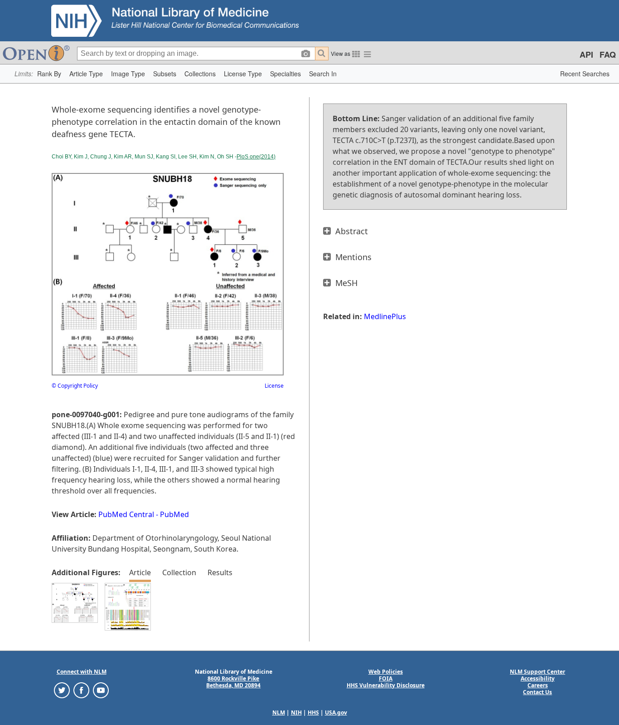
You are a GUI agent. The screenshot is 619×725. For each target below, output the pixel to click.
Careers (537, 685)
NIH (296, 712)
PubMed (174, 514)
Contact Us (537, 692)
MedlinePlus (385, 316)
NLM (278, 712)
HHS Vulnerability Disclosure (386, 685)
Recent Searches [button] (584, 73)
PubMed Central (126, 514)
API (586, 54)
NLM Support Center (537, 672)
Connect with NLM (81, 672)
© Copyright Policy (75, 386)
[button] (49, 73)
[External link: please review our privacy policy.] (62, 689)
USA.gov (336, 712)
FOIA (385, 678)
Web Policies (385, 672)
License (274, 386)
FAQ (608, 54)
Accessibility (538, 678)
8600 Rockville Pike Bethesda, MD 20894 (233, 682)
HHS (313, 712)
